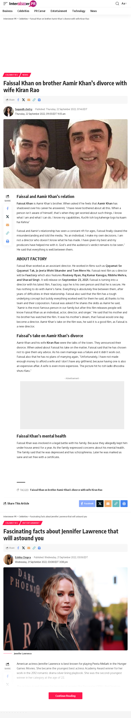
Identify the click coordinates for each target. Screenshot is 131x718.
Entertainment (31, 523)
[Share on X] (23, 100)
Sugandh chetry (23, 109)
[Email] (28, 100)
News (25, 75)
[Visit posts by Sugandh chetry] (8, 111)
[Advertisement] (65, 46)
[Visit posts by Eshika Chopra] (8, 559)
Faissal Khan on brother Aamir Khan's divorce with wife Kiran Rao (66, 489)
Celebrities (11, 75)
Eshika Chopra (23, 557)
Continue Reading (65, 695)
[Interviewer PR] (23, 3)
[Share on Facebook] (18, 100)
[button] (6, 3)
